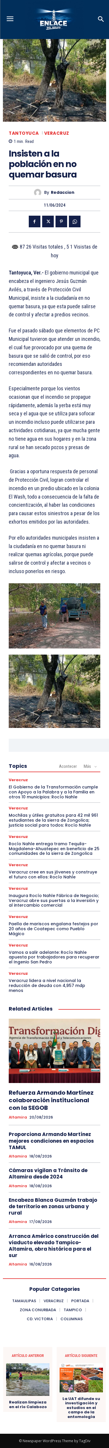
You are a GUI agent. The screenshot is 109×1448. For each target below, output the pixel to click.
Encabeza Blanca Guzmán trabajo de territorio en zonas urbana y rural (53, 1206)
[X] (48, 221)
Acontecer (68, 766)
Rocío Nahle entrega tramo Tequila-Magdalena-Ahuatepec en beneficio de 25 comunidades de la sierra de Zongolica (54, 849)
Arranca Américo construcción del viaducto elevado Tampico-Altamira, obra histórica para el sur (54, 1246)
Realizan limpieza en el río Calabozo (28, 1404)
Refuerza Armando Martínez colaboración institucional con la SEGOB (51, 1100)
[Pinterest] (61, 221)
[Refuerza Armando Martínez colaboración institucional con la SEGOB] (54, 1051)
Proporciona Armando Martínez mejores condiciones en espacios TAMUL (51, 1141)
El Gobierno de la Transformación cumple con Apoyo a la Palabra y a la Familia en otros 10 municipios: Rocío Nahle (53, 792)
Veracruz (56, 133)
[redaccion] (39, 192)
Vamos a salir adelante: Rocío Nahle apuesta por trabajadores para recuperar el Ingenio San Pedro (54, 957)
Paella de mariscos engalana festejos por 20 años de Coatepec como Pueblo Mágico (53, 929)
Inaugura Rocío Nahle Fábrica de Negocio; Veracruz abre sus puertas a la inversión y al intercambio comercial (54, 900)
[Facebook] (34, 221)
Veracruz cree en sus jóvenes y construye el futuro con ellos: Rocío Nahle (53, 874)
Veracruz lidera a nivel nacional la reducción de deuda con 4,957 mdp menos (47, 985)
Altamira (18, 1117)
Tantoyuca (24, 133)
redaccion (62, 192)
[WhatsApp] (75, 221)
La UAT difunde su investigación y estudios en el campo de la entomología (81, 1407)
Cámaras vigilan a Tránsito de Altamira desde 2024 (48, 1173)
